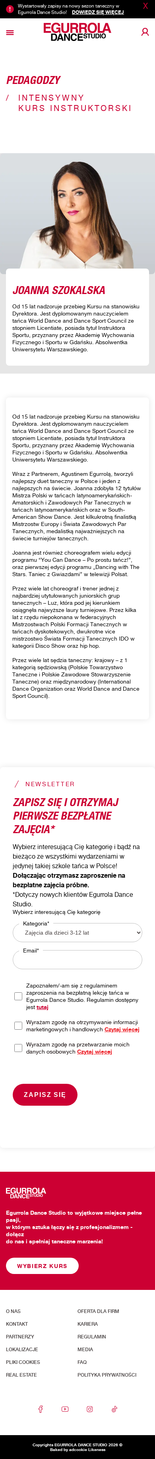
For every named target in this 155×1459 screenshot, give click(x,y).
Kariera (88, 1324)
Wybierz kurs (42, 1265)
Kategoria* (36, 923)
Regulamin (92, 1337)
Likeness (96, 1449)
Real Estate (21, 1375)
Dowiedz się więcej (98, 12)
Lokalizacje (22, 1349)
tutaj (42, 1006)
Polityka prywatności (107, 1375)
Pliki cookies (23, 1362)
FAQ (82, 1362)
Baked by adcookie (68, 1449)
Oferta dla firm (98, 1311)
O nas (13, 1311)
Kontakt (17, 1324)
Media (85, 1349)
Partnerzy (20, 1337)
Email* (31, 950)
